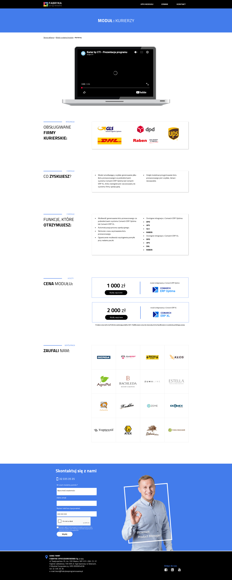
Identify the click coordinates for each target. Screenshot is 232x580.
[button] (147, 4)
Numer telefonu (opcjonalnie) (68, 508)
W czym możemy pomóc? (67, 484)
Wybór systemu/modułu (64, 37)
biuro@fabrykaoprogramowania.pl (69, 571)
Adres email (61, 497)
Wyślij (64, 534)
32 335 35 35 (58, 568)
